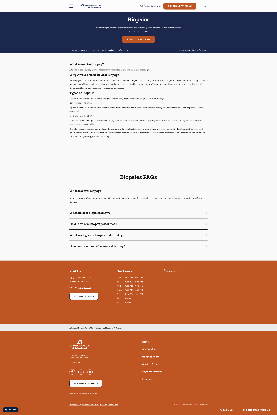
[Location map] (186, 292)
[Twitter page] (90, 372)
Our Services (149, 349)
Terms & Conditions (90, 404)
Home (145, 342)
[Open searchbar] (205, 6)
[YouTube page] (81, 372)
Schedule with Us (180, 6)
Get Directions (84, 296)
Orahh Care (113, 404)
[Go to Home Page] (91, 6)
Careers (103, 404)
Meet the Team (150, 356)
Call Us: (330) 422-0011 (150, 6)
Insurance (147, 379)
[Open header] (71, 6)
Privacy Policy (75, 404)
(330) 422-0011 (123, 50)
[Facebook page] (72, 372)
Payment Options (152, 371)
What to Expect (151, 364)
